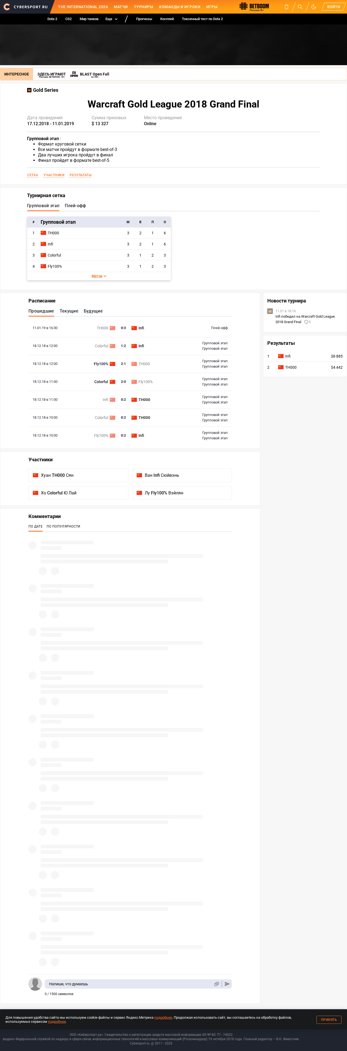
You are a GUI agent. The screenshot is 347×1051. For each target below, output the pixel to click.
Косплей (167, 19)
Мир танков (89, 19)
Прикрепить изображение (216, 984)
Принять (329, 1020)
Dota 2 (52, 19)
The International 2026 (83, 7)
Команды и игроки (179, 7)
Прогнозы (144, 19)
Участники (54, 175)
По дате (35, 526)
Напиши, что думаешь (68, 984)
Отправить (227, 984)
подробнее (163, 1017)
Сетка (32, 175)
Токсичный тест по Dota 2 (202, 19)
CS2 (68, 19)
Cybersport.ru (140, 1043)
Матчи (121, 7)
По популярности (64, 526)
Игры (211, 7)
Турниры (143, 7)
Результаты (80, 175)
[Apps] (286, 7)
